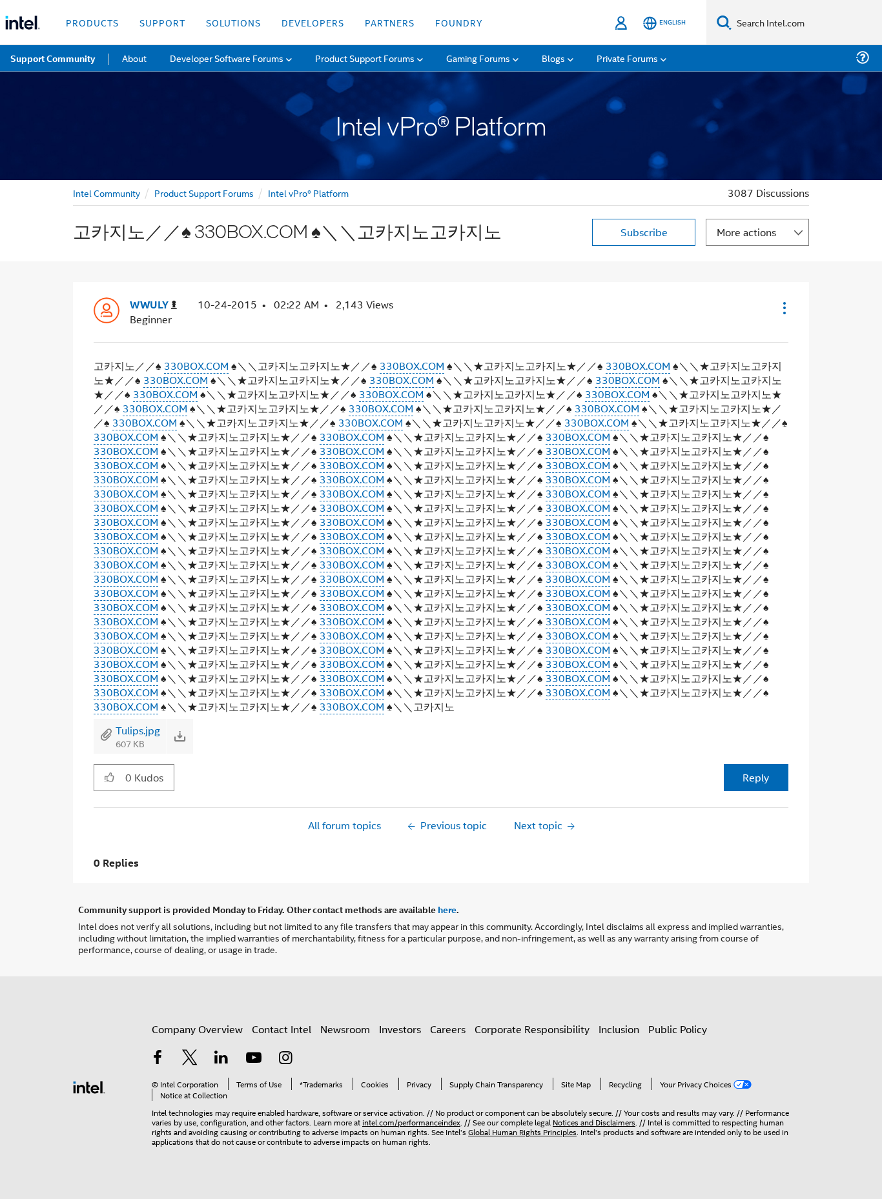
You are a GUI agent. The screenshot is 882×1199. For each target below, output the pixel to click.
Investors (400, 1029)
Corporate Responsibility (532, 1029)
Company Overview (197, 1029)
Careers (448, 1029)
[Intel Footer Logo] (89, 1085)
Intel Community (106, 192)
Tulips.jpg (138, 730)
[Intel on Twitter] (190, 1058)
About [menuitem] (134, 58)
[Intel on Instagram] (285, 1058)
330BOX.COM (196, 365)
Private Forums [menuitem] (627, 58)
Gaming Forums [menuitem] (478, 58)
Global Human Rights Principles (522, 1131)
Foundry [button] (459, 22)
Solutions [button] (233, 22)
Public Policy (677, 1029)
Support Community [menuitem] (52, 58)
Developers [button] (313, 22)
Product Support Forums (204, 192)
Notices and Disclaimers (594, 1122)
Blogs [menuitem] (553, 58)
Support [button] (162, 22)
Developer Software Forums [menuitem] (226, 58)
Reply (756, 777)
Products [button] (92, 22)
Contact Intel (281, 1029)
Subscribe (644, 232)
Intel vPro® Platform (308, 192)
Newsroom (345, 1029)
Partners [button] (390, 22)
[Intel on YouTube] (254, 1058)
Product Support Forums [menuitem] (365, 58)
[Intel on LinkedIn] (221, 1058)
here (447, 909)
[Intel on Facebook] (158, 1058)
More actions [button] (746, 232)
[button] (783, 307)
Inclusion (619, 1029)
